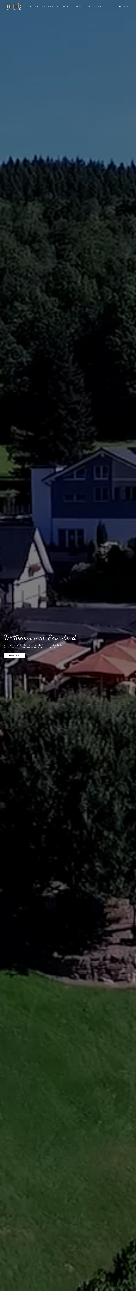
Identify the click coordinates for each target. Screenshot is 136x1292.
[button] (52, 6)
